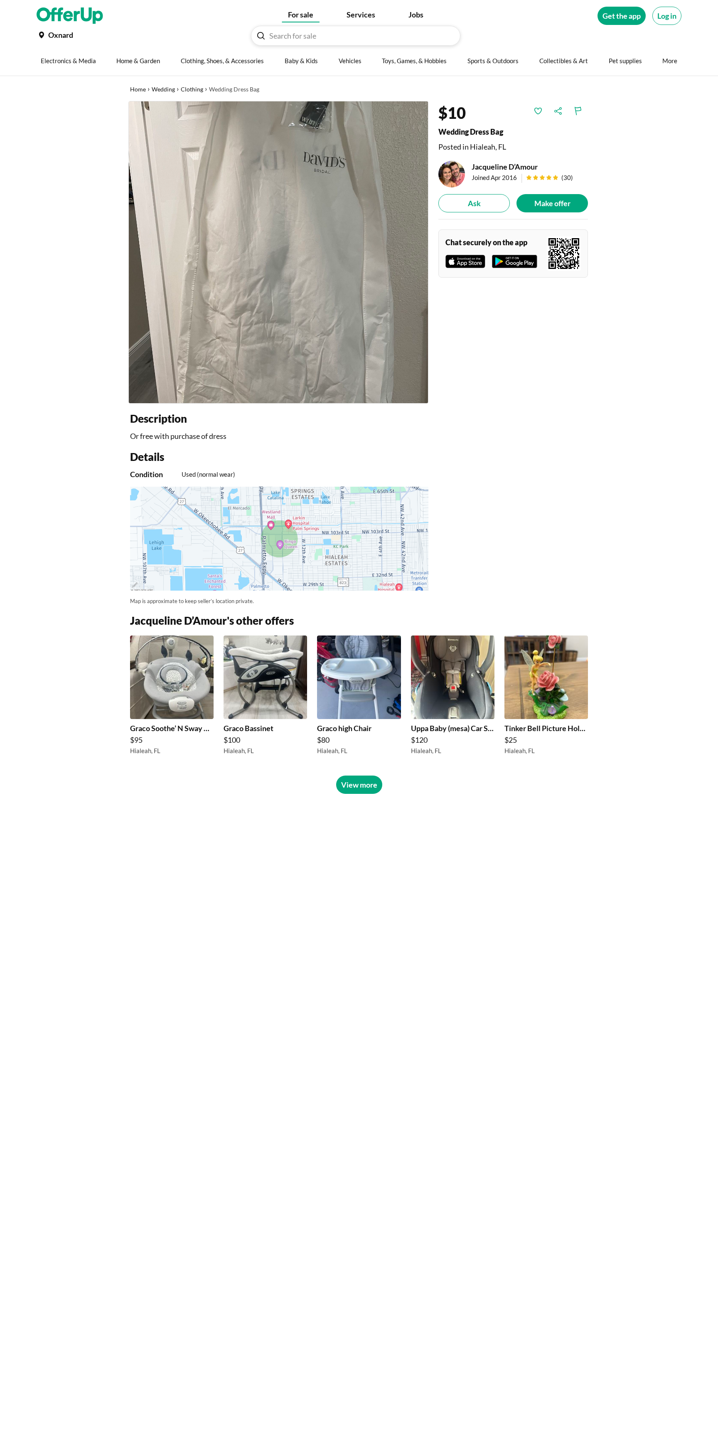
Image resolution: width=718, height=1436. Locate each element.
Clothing (192, 89)
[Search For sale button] (261, 36)
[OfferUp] (70, 15)
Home (138, 89)
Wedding (163, 89)
